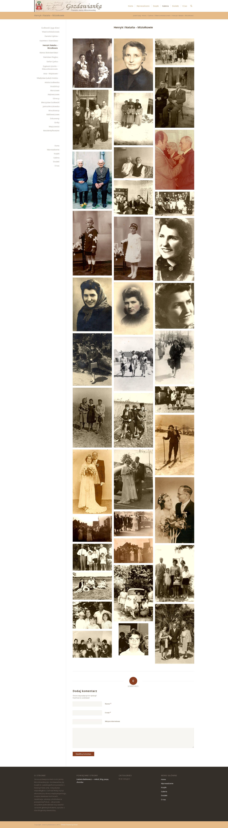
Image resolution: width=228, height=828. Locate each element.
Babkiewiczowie (53, 114)
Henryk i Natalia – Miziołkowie (49, 15)
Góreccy (56, 98)
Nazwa (108, 704)
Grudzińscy (54, 86)
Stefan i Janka (52, 61)
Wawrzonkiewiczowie (50, 32)
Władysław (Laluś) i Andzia (47, 78)
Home (57, 145)
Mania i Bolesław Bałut (49, 52)
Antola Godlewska (52, 82)
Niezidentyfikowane (51, 130)
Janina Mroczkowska (51, 106)
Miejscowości (54, 126)
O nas (57, 166)
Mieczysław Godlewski (50, 102)
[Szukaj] (191, 6)
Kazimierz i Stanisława (49, 40)
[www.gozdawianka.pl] (68, 6)
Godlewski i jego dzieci (50, 28)
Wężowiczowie (53, 94)
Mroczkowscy (54, 110)
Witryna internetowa (112, 721)
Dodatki (56, 161)
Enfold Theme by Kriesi (69, 825)
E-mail (108, 712)
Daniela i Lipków (51, 36)
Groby (56, 122)
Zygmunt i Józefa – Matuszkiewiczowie (50, 67)
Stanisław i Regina (50, 57)
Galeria (56, 157)
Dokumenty (54, 118)
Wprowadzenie (53, 149)
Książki (56, 153)
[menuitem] (130, 6)
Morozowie (54, 90)
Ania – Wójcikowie (50, 73)
